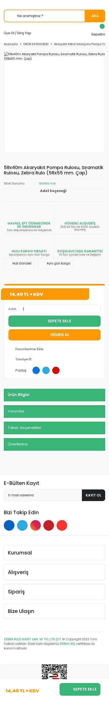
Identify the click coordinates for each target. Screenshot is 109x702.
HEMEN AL (59, 335)
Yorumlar (16, 411)
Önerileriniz (18, 444)
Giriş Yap (24, 33)
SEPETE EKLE (59, 321)
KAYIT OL (93, 495)
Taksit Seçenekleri (24, 427)
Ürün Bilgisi (18, 394)
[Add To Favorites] (54, 349)
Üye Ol (9, 33)
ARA (95, 15)
